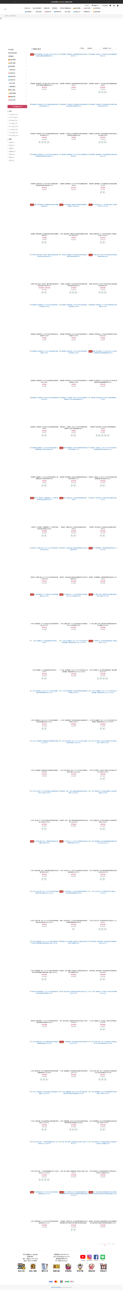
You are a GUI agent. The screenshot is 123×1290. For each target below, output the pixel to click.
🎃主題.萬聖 (76, 8)
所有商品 (11, 49)
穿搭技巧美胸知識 (65, 8)
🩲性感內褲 (57, 12)
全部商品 (7, 16)
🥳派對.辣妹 (96, 8)
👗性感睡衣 (28, 12)
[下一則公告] (108, 2)
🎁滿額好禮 (11, 97)
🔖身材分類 (86, 8)
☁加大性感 (67, 12)
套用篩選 (18, 106)
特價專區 (54, 8)
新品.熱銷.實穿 (37, 8)
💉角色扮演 (38, 12)
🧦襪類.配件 (86, 12)
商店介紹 (27, 8)
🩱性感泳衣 (76, 12)
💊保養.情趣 (96, 12)
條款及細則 (58, 1287)
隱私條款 (53, 1287)
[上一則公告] (14, 2)
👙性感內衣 (47, 12)
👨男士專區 (11, 90)
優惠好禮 (46, 8)
